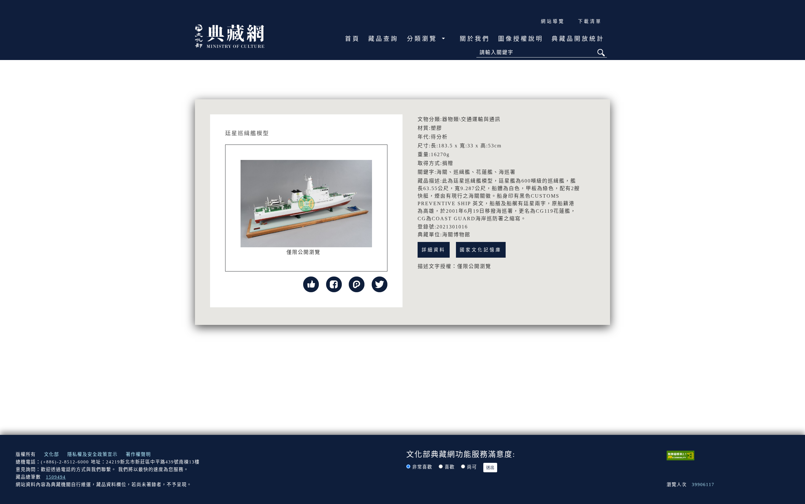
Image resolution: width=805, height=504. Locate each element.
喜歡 (450, 466)
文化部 (51, 454)
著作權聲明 (138, 454)
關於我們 (475, 39)
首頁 (352, 39)
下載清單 (590, 21)
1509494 (56, 476)
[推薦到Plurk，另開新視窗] (356, 284)
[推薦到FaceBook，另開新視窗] (334, 284)
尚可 (472, 466)
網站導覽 (553, 21)
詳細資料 (434, 249)
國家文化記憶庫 (481, 249)
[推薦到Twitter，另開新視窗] (379, 284)
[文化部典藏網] (229, 35)
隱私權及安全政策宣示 (92, 454)
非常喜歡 (422, 466)
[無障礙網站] (680, 454)
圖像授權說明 (520, 39)
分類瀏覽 (423, 39)
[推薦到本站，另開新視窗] (311, 284)
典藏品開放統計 (578, 39)
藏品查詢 (383, 39)
